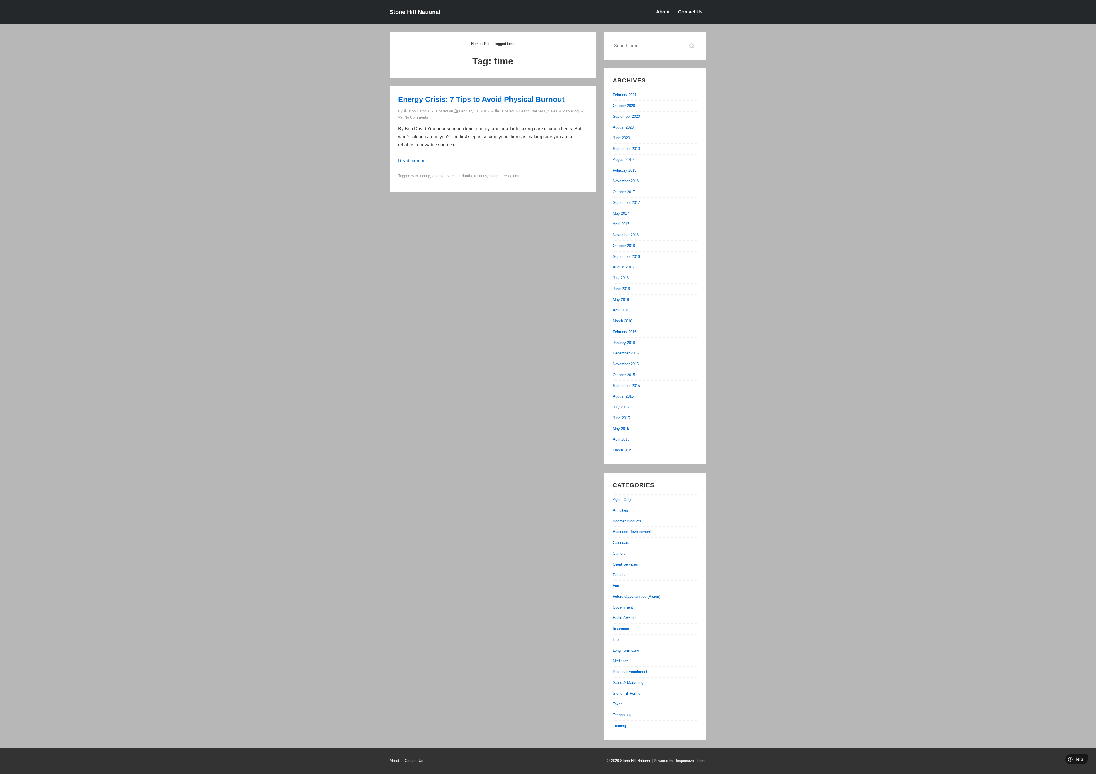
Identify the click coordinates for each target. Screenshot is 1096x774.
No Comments (416, 117)
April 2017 (621, 224)
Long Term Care (626, 650)
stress (506, 176)
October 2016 (624, 246)
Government (623, 607)
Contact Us (690, 11)
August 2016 (623, 267)
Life (616, 639)
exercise (453, 176)
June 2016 (621, 289)
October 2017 (624, 192)
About (663, 11)
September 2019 (626, 149)
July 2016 (621, 278)
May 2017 (621, 213)
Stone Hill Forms (626, 693)
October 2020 (624, 106)
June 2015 (621, 418)
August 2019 (623, 159)
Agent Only (622, 499)
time (516, 176)
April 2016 (621, 310)
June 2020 (621, 138)
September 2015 (626, 386)
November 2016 (626, 235)
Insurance (621, 629)
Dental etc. (622, 575)
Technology (622, 715)
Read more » (411, 160)
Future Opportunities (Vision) (636, 596)
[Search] (694, 46)
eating (425, 176)
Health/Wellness (532, 111)
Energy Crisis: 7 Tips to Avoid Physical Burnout (481, 99)
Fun (616, 585)
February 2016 (624, 332)
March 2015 (622, 450)
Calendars (621, 542)
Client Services (625, 564)
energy (437, 176)
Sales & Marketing (563, 111)
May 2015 (621, 429)
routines (480, 176)
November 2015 (626, 364)
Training (619, 726)
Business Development (632, 532)
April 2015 (621, 439)
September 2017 (626, 202)
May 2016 (621, 299)
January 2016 (624, 343)
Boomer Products (627, 521)
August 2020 (623, 127)
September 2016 (626, 256)
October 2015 (624, 375)
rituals (467, 176)
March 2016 (622, 321)
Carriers (619, 553)
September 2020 (626, 116)
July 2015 (621, 407)
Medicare (620, 661)
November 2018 (626, 181)
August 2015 (623, 396)
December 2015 (626, 353)
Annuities (620, 510)
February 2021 (624, 95)
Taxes (618, 704)
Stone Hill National (415, 12)
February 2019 (624, 170)
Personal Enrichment (630, 672)
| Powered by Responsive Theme (679, 761)
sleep (493, 176)
